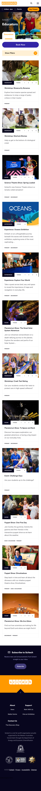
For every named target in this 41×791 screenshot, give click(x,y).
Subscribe (20, 666)
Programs (22, 34)
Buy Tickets (33, 9)
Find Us (19, 9)
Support (28, 705)
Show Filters (10, 53)
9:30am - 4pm (8, 9)
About (12, 705)
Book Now (20, 44)
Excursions (8, 34)
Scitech (5, 20)
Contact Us (12, 721)
